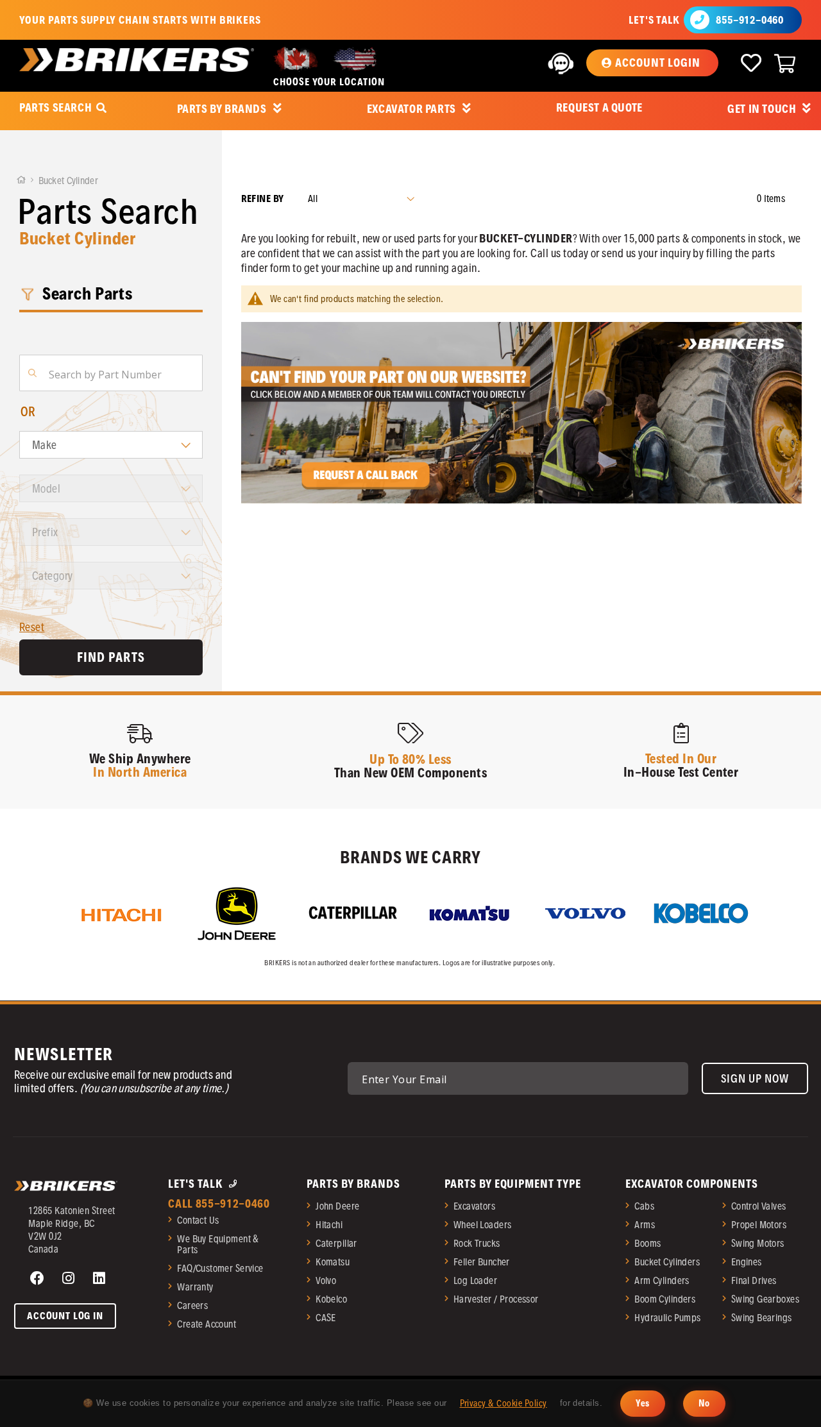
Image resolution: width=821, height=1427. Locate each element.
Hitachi (329, 1224)
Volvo (326, 1280)
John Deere (337, 1206)
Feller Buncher (481, 1261)
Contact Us (198, 1220)
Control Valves (758, 1206)
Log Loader (475, 1280)
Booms (647, 1243)
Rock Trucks (476, 1243)
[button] (652, 62)
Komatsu (333, 1261)
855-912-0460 (750, 20)
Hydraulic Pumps (667, 1317)
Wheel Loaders (482, 1224)
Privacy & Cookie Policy (503, 1403)
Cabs (644, 1206)
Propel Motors (758, 1224)
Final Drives (754, 1280)
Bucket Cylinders (667, 1261)
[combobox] (111, 373)
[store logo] (136, 59)
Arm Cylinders (661, 1280)
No (704, 1403)
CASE (326, 1317)
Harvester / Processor (496, 1299)
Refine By (262, 198)
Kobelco (331, 1299)
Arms (644, 1224)
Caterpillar (336, 1243)
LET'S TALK (654, 20)
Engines (746, 1261)
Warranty (195, 1286)
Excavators (474, 1206)
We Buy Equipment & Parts (218, 1244)
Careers (192, 1305)
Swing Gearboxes (765, 1299)
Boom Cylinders (664, 1299)
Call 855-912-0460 (219, 1203)
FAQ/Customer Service (220, 1268)
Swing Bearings (761, 1317)
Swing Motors (757, 1243)
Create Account (206, 1324)
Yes (642, 1403)
